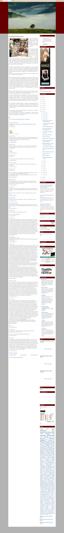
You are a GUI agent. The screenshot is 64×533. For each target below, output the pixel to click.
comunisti (47, 506)
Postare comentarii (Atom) (18, 357)
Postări (43, 215)
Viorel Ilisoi (42, 462)
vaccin (53, 487)
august (43, 161)
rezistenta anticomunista (47, 435)
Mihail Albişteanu (45, 312)
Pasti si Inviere (47, 501)
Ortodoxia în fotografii (46, 136)
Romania (41, 482)
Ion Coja (50, 495)
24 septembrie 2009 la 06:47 (13, 177)
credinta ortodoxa (49, 469)
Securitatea (47, 459)
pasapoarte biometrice (49, 463)
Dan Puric (52, 441)
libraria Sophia (43, 487)
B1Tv (52, 493)
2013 (42, 103)
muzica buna (49, 452)
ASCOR (49, 472)
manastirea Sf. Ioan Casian (44, 509)
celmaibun (11, 197)
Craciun (41, 464)
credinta (43, 455)
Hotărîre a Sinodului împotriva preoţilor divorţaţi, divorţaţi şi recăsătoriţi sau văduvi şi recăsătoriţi (46, 186)
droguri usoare (42, 513)
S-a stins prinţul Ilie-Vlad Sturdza (48, 146)
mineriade (45, 497)
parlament (43, 467)
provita (53, 492)
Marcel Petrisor (42, 453)
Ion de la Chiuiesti (12, 203)
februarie (44, 172)
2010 (42, 109)
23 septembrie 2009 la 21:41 (13, 160)
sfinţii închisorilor (42, 504)
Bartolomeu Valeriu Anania (45, 468)
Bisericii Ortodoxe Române (19, 119)
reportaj (49, 453)
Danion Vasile (47, 484)
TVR (48, 451)
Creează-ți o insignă (48, 233)
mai (43, 166)
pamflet (52, 491)
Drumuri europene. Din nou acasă (48, 151)
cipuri (46, 482)
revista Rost (46, 454)
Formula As (47, 437)
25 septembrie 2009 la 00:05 (13, 296)
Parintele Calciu (50, 461)
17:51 (17, 122)
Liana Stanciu (46, 486)
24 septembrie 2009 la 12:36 (13, 200)
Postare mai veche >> (34, 354)
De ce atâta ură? (44, 313)
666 (45, 472)
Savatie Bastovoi (47, 502)
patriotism (51, 477)
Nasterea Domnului (47, 475)
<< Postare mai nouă (12, 354)
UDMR (49, 457)
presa (41, 429)
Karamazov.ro (44, 279)
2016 (42, 97)
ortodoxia (47, 445)
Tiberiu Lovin (52, 486)
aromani (42, 489)
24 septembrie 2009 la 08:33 (13, 184)
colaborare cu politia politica (49, 503)
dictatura (53, 489)
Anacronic (43, 320)
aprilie (43, 168)
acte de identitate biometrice (47, 505)
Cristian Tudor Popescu (44, 495)
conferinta (42, 451)
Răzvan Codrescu (45, 306)
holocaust (46, 477)
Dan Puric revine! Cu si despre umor (48, 138)
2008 (42, 177)
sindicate (48, 504)
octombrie (44, 116)
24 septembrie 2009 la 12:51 (13, 208)
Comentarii (44, 217)
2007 (42, 179)
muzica (50, 514)
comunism (50, 440)
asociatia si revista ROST (47, 432)
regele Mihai (47, 479)
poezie (53, 445)
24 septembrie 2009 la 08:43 (13, 195)
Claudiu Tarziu (42, 233)
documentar (28, 119)
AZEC (42, 488)
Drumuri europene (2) (46, 155)
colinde (41, 497)
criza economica (43, 448)
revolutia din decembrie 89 (45, 500)
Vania (10, 187)
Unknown (11, 135)
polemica (52, 499)
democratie (42, 470)
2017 (42, 95)
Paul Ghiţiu (44, 295)
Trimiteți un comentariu (13, 352)
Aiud (51, 504)
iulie (43, 163)
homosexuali (48, 470)
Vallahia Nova (44, 328)
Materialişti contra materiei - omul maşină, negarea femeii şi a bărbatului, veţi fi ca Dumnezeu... (47, 297)
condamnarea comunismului (45, 465)
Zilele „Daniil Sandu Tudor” (47, 134)
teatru (48, 456)
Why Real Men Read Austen (46, 280)
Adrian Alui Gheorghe (45, 493)
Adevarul (41, 484)
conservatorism (42, 466)
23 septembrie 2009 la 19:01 (13, 142)
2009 (42, 111)
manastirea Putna (50, 490)
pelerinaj (50, 492)
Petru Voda (51, 481)
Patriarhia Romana (47, 488)
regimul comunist (50, 512)
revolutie (51, 483)
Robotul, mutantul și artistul (46, 321)
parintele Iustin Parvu (48, 443)
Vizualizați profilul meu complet (45, 91)
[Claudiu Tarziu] (51, 239)
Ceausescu (51, 494)
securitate (49, 487)
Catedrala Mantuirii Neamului (44, 494)
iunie (43, 165)
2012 (42, 105)
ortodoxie (47, 433)
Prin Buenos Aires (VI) (45, 288)
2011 (42, 107)
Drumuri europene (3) (46, 153)
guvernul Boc (49, 447)
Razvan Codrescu (44, 441)
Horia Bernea (50, 480)
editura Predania (50, 482)
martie (43, 170)
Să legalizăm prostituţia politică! (16, 36)
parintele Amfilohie (47, 499)
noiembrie (44, 114)
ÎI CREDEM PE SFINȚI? (46, 307)
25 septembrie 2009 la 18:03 (13, 350)
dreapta (47, 442)
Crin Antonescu (49, 455)
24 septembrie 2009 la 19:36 (13, 278)
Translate (48, 229)
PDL (43, 442)
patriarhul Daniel (50, 467)
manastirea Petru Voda (47, 446)
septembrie (44, 118)
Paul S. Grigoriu (44, 287)
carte (45, 489)
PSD (54, 454)
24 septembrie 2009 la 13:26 (13, 215)
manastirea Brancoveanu (49, 508)
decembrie (44, 112)
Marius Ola (11, 179)
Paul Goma (53, 488)
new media (46, 514)
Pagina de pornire (23, 354)
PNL (50, 454)
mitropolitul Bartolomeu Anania (45, 491)
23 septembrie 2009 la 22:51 (13, 166)
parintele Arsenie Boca (43, 492)
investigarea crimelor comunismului (47, 507)
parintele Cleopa (50, 510)
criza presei (49, 489)
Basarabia (42, 447)
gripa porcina (44, 490)
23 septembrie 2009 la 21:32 (13, 152)
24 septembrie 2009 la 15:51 (13, 241)
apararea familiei (49, 464)
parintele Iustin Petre (43, 512)
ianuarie (43, 174)
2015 (42, 99)
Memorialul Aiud (43, 481)
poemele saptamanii (43, 478)
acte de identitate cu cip (50, 496)
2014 (42, 101)
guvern (41, 445)
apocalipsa (48, 476)
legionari (45, 471)
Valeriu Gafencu (49, 449)
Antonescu (47, 458)
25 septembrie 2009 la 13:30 (13, 335)
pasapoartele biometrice (44, 483)
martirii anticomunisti (51, 466)
